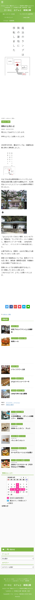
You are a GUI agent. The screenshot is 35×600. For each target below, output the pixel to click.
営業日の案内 (10, 405)
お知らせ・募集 (7, 314)
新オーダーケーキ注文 (9, 14)
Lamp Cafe (26, 17)
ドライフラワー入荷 (18, 369)
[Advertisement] (17, 97)
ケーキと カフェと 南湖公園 (17, 10)
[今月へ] (23, 477)
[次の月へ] (26, 477)
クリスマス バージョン (13, 402)
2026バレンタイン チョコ (20, 428)
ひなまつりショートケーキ (20, 381)
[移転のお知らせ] (24, 306)
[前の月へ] (20, 477)
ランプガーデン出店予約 (26, 14)
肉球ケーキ (15, 341)
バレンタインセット (18, 440)
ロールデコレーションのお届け (21, 452)
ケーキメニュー (9, 17)
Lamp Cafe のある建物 (19, 393)
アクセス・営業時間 (8, 20)
